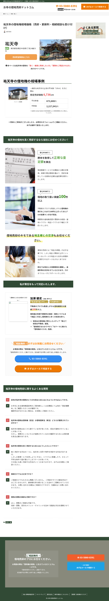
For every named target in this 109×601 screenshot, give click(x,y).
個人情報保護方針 (28, 594)
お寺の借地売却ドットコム (18, 7)
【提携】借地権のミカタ (78, 594)
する (85, 566)
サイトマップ (40, 594)
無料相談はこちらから (61, 594)
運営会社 (49, 594)
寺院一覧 (8, 522)
